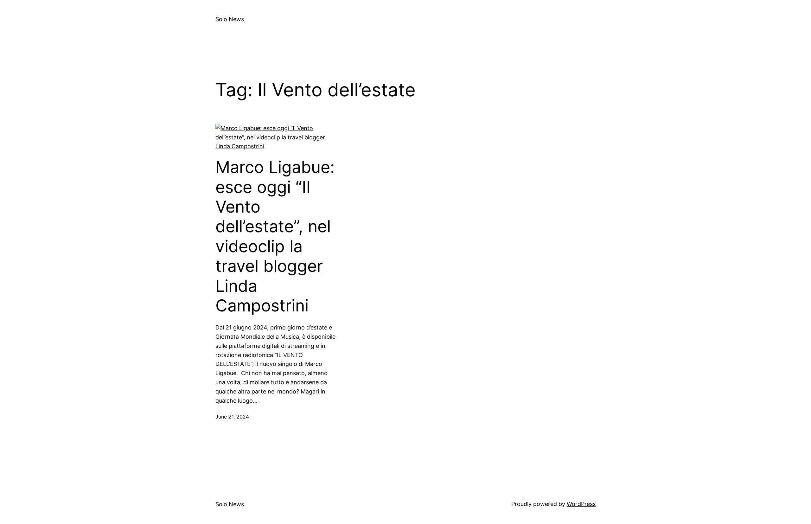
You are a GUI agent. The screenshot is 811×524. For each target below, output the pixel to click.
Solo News (229, 19)
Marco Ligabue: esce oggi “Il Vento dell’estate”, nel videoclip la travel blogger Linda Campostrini (275, 236)
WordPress (581, 504)
